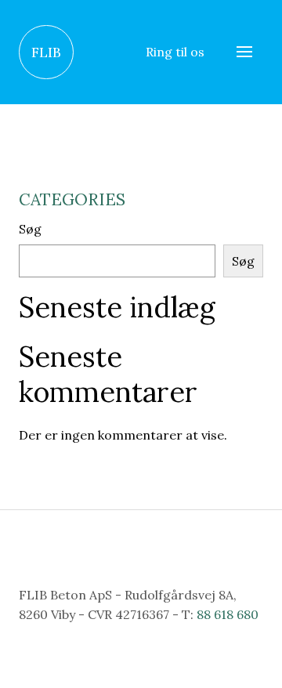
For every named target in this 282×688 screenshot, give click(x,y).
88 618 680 (227, 614)
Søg (30, 229)
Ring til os (175, 52)
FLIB (46, 52)
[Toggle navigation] (244, 52)
